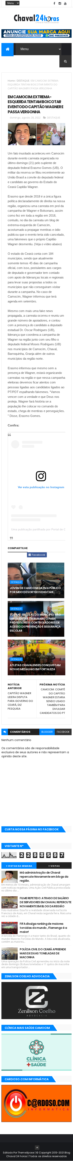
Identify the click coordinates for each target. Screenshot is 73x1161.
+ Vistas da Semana (19, 866)
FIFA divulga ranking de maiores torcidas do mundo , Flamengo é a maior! (43, 928)
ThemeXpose (26, 1152)
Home (11, 80)
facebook (63, 732)
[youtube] (65, 3)
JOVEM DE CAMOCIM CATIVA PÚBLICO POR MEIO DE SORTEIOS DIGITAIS (35, 590)
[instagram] (60, 3)
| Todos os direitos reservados (47, 1156)
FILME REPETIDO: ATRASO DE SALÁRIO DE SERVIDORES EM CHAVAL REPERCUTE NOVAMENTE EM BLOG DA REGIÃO (45, 902)
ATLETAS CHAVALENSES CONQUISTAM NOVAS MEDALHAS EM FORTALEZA (35, 667)
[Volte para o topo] (37, 1147)
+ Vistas (54, 866)
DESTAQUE (23, 80)
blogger (47, 732)
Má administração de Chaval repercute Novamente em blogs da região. (44, 877)
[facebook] (54, 3)
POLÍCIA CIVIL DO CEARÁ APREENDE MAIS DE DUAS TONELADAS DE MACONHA (43, 953)
